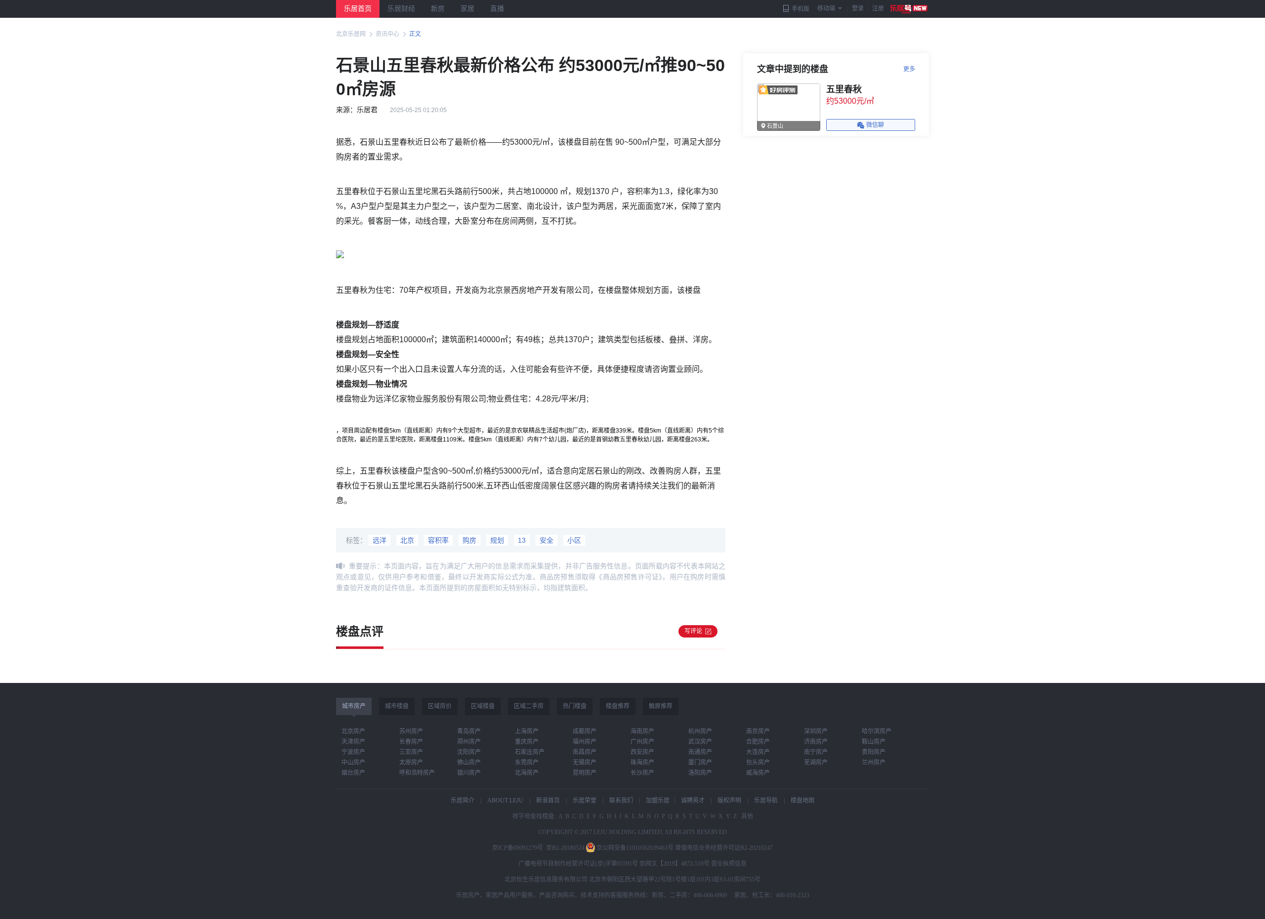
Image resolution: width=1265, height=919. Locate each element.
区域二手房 (529, 706)
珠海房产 (642, 762)
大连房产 (758, 752)
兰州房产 (874, 762)
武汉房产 (700, 741)
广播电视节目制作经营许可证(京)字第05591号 (578, 863)
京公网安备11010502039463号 (635, 847)
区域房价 (440, 706)
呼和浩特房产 (417, 772)
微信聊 (875, 124)
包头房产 (758, 762)
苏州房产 (411, 731)
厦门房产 (700, 762)
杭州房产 (700, 731)
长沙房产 (642, 772)
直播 (497, 8)
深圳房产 (816, 731)
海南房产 (642, 731)
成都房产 (584, 731)
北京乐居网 (351, 34)
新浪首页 (548, 800)
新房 (438, 8)
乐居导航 (766, 800)
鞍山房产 (874, 741)
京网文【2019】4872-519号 (674, 863)
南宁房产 (816, 752)
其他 (746, 816)
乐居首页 (358, 8)
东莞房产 (527, 762)
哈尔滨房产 (876, 731)
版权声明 (729, 800)
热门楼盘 (575, 706)
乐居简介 (462, 800)
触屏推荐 (661, 706)
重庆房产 (527, 741)
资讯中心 (387, 34)
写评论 (693, 631)
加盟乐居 (658, 800)
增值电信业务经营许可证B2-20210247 (724, 847)
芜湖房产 (816, 762)
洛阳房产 (700, 772)
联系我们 (621, 800)
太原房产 (411, 762)
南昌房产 (584, 752)
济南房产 (816, 741)
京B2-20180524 (565, 847)
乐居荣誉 (584, 800)
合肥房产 (758, 741)
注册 (878, 8)
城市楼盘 (397, 706)
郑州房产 (469, 741)
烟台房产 (353, 772)
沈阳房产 (469, 752)
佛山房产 (469, 762)
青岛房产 (469, 731)
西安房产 (642, 752)
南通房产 (700, 752)
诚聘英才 (693, 800)
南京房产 (758, 731)
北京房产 (353, 731)
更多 (909, 69)
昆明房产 (584, 772)
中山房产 (353, 762)
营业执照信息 (729, 863)
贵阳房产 (874, 752)
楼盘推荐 (618, 706)
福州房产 (584, 741)
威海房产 (758, 772)
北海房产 (527, 772)
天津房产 (353, 741)
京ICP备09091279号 (517, 847)
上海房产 (527, 731)
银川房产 (469, 772)
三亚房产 (411, 752)
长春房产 (411, 741)
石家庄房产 (530, 752)
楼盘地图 (802, 800)
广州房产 (642, 741)
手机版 (800, 8)
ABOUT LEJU (505, 800)
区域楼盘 (483, 706)
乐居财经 (401, 8)
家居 (467, 8)
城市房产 (354, 706)
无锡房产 (584, 762)
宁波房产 (353, 752)
